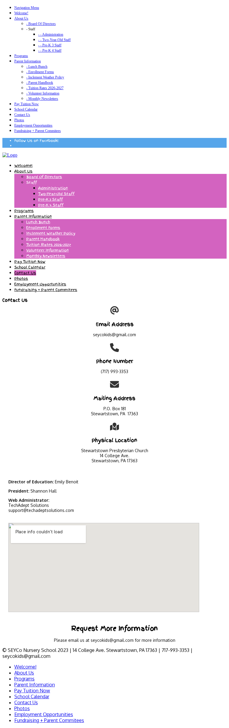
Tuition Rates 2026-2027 (48, 244)
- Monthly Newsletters (42, 99)
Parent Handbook (43, 239)
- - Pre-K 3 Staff (49, 45)
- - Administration (50, 34)
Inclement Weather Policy (50, 233)
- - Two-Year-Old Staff (54, 40)
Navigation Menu (26, 8)
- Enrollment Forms (40, 72)
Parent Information (27, 61)
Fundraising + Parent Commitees (37, 131)
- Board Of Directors (41, 24)
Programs (21, 56)
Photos (19, 120)
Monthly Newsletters (45, 256)
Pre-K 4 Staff (51, 205)
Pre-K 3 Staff (50, 199)
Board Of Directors (44, 177)
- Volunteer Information (42, 93)
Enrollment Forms (43, 227)
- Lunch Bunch (36, 67)
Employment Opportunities (33, 125)
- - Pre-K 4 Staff (49, 50)
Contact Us (22, 115)
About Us (21, 18)
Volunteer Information (47, 250)
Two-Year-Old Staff (56, 193)
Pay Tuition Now (26, 104)
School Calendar (26, 109)
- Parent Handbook (39, 83)
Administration (53, 188)
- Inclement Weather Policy (45, 77)
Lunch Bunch (38, 222)
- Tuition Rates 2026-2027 (45, 88)
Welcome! (21, 13)
